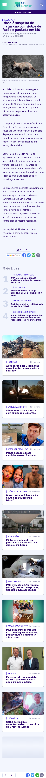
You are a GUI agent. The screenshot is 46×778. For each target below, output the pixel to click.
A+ (12, 775)
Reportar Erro (24, 250)
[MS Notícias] (23, 4)
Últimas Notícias (23, 12)
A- (6, 775)
